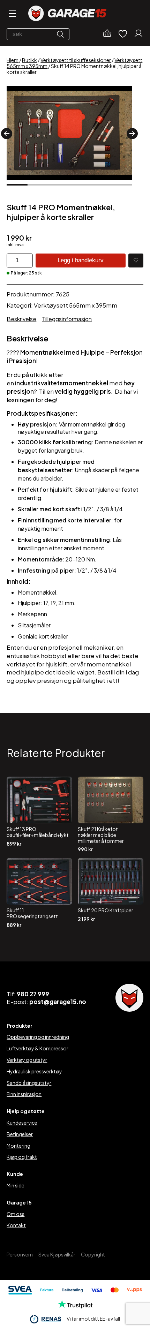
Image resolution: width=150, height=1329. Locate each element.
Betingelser (20, 1134)
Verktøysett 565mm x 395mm (75, 305)
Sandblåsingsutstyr (29, 1083)
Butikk (29, 60)
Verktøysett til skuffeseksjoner (75, 60)
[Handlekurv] (107, 34)
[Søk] (62, 34)
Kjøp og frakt (22, 1157)
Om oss (15, 1214)
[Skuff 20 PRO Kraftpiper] (110, 893)
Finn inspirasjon (24, 1094)
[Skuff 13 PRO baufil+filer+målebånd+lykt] (39, 814)
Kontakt (16, 1225)
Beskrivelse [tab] (21, 319)
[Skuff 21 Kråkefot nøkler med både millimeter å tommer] (110, 814)
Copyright (93, 1254)
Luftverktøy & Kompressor (37, 1048)
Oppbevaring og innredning (38, 1037)
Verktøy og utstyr (27, 1060)
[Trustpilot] (75, 1306)
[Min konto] (138, 34)
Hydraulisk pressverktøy (34, 1071)
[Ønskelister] (123, 34)
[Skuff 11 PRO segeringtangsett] (39, 893)
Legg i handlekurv (81, 260)
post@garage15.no (57, 1001)
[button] (6, 133)
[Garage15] (67, 14)
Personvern (20, 1254)
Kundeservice (22, 1122)
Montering (18, 1145)
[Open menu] (12, 14)
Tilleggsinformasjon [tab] (67, 319)
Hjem (12, 60)
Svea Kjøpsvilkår (56, 1254)
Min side (15, 1185)
